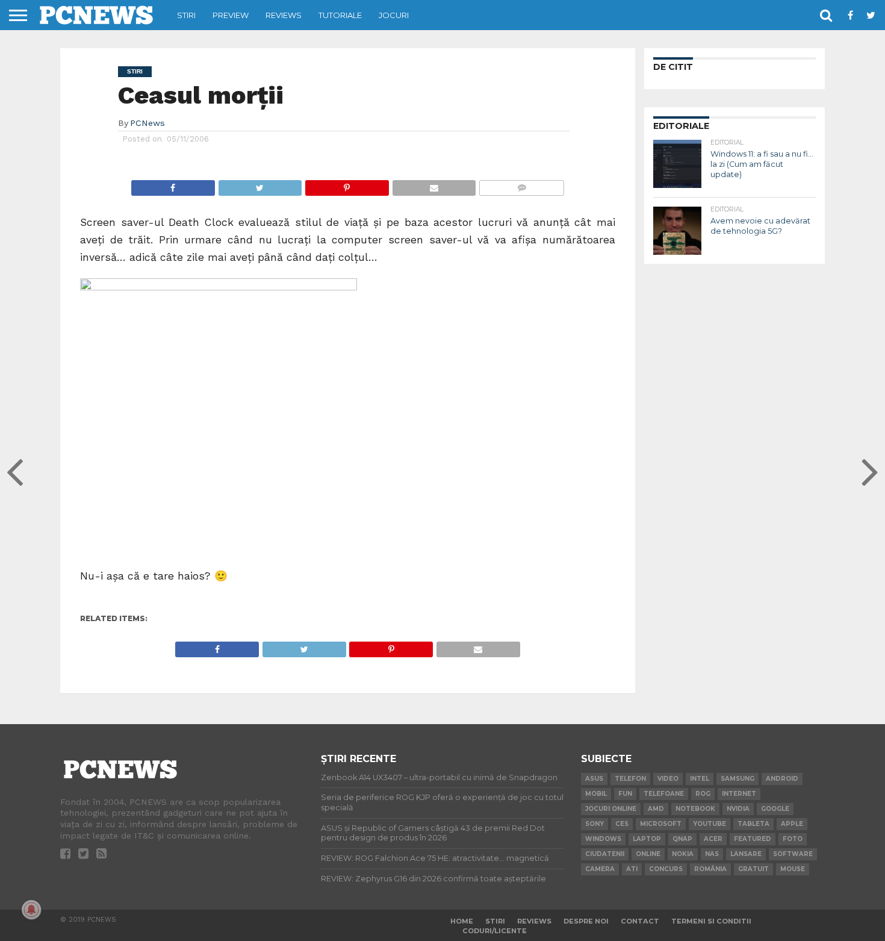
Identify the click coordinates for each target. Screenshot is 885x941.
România (710, 869)
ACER (713, 839)
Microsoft (661, 824)
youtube (709, 824)
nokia (683, 854)
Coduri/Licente (494, 931)
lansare (746, 854)
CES (622, 824)
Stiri (186, 15)
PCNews (147, 123)
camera (600, 869)
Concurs (666, 869)
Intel (699, 779)
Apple (792, 824)
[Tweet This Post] (260, 184)
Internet (739, 794)
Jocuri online (610, 809)
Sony (594, 824)
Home (461, 921)
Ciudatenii (604, 854)
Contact (640, 921)
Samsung (737, 779)
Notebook (695, 809)
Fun (625, 794)
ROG (702, 794)
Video (667, 779)
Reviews (284, 15)
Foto (793, 839)
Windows (603, 839)
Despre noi (586, 921)
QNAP (682, 839)
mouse (792, 869)
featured (752, 839)
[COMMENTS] (521, 184)
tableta (753, 824)
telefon (630, 779)
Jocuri (394, 15)
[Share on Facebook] (173, 184)
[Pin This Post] (347, 184)
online (648, 854)
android (782, 779)
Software (793, 854)
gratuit (753, 869)
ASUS (594, 779)
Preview (231, 15)
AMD (656, 809)
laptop (647, 839)
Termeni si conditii (711, 921)
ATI (632, 869)
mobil (596, 794)
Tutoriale (340, 15)
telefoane (664, 794)
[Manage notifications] (31, 909)
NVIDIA (738, 809)
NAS (712, 854)
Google (775, 809)
